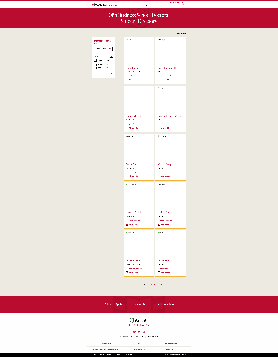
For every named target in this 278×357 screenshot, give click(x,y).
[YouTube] (134, 332)
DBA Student (103, 68)
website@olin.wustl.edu (154, 336)
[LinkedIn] (139, 332)
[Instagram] (144, 332)
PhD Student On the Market (104, 61)
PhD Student (103, 65)
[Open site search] (184, 4)
